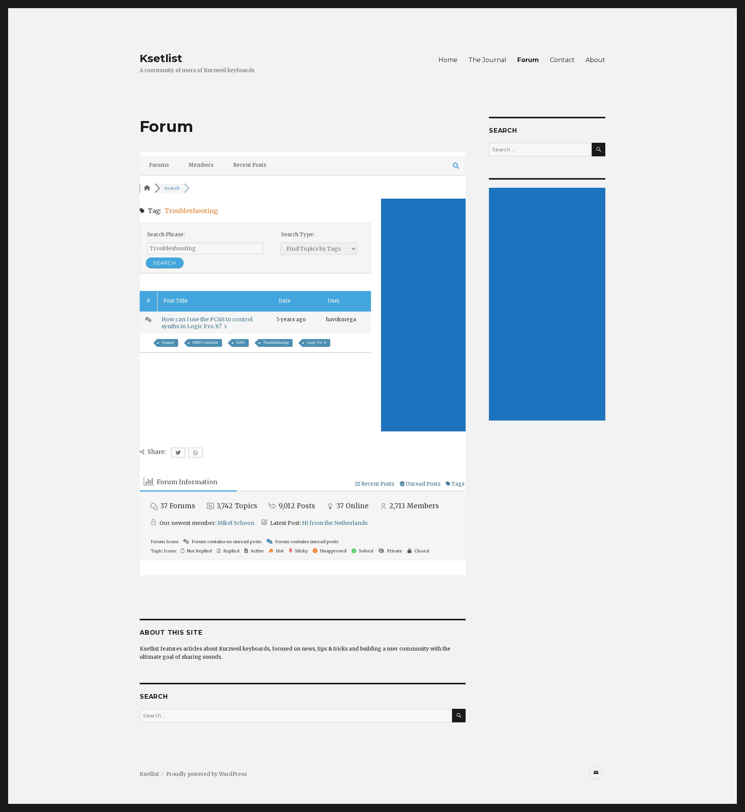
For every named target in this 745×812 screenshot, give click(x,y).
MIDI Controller (205, 342)
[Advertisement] (423, 315)
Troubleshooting (276, 342)
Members (201, 165)
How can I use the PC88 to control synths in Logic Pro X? (207, 323)
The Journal (487, 60)
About (595, 60)
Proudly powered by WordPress (206, 774)
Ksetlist (161, 58)
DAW (240, 342)
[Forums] (147, 188)
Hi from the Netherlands (334, 522)
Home (447, 60)
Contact (562, 60)
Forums (159, 165)
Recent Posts (249, 165)
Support (168, 342)
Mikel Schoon (236, 522)
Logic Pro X (316, 342)
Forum (528, 60)
